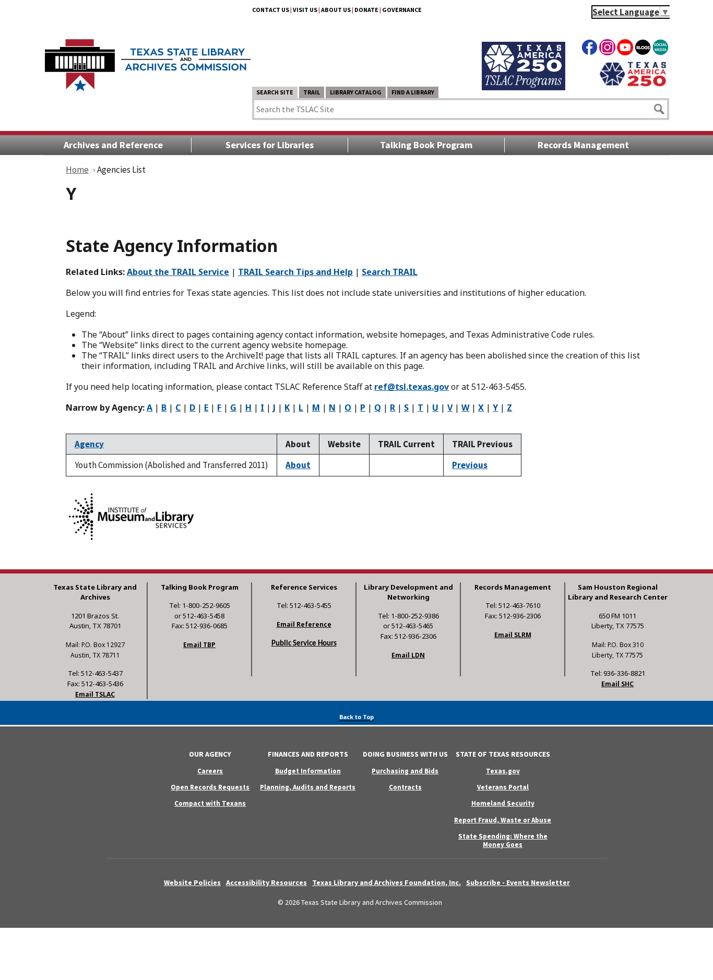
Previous (470, 465)
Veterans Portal (503, 787)
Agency (89, 444)
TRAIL (311, 92)
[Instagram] (607, 49)
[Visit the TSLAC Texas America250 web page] (523, 87)
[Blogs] (643, 49)
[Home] (148, 60)
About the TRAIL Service (178, 272)
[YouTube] (625, 49)
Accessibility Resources (266, 882)
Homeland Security (502, 803)
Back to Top (356, 717)
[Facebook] (589, 49)
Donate (366, 10)
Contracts (405, 787)
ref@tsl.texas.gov (411, 386)
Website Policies (192, 882)
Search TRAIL (390, 272)
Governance (402, 10)
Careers (210, 771)
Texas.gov (503, 771)
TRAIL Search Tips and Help (295, 272)
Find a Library (412, 92)
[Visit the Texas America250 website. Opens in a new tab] (633, 85)
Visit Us (305, 10)
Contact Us (270, 10)
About (298, 465)
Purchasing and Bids (405, 771)
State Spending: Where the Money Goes (503, 840)
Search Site (274, 92)
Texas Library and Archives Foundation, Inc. (386, 882)
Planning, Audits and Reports (307, 787)
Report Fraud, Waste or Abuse (502, 820)
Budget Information (308, 771)
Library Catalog (356, 92)
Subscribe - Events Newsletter (518, 882)
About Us (336, 10)
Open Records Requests (210, 787)
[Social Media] (660, 49)
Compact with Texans (210, 803)
